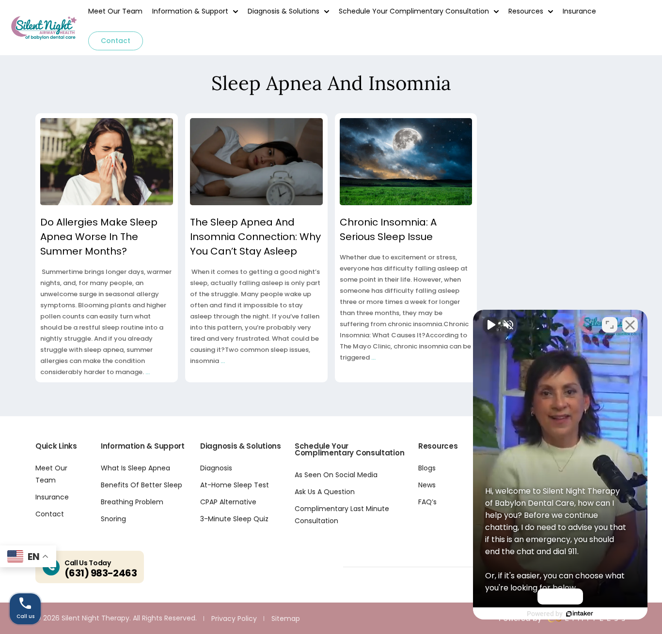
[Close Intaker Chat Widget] (630, 324)
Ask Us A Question (325, 492)
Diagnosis (216, 468)
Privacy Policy (234, 618)
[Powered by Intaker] (579, 614)
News (427, 485)
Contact (115, 40)
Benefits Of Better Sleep (141, 485)
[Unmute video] (490, 324)
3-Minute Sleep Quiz (234, 519)
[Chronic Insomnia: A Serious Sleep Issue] (406, 161)
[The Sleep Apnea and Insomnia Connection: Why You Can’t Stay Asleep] (256, 161)
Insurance (579, 11)
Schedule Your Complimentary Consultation (414, 11)
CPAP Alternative (228, 502)
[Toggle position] (609, 324)
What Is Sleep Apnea (135, 468)
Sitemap (285, 618)
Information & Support (190, 11)
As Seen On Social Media (336, 475)
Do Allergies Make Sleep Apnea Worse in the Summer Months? (99, 236)
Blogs (427, 468)
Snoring (113, 519)
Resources (525, 11)
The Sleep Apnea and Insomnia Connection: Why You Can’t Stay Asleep (255, 236)
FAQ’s (427, 502)
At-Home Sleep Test (234, 485)
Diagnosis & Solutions (283, 11)
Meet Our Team (115, 11)
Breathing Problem (132, 502)
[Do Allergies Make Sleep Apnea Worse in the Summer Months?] (106, 161)
